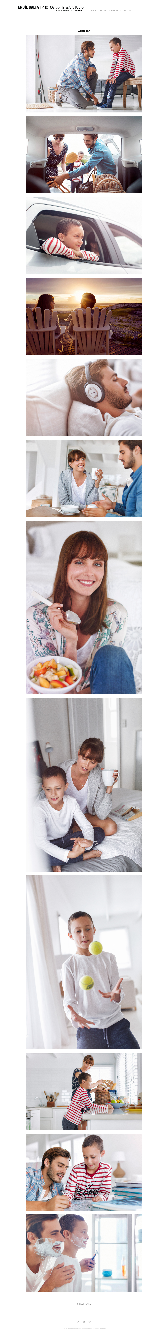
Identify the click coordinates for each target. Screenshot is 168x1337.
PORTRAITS (113, 10)
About (94, 10)
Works (102, 10)
